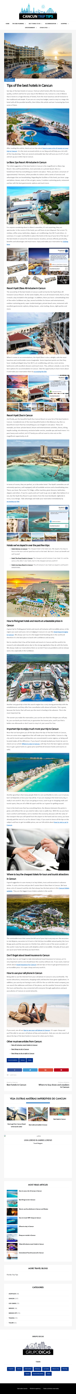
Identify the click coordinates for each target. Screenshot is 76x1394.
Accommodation (50, 23)
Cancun (9, 80)
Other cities (44, 27)
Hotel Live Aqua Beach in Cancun (22, 565)
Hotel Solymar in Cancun (19, 549)
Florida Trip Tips (12, 1275)
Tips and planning (18, 23)
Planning (65, 1369)
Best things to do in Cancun (20, 1049)
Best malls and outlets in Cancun (38, 1125)
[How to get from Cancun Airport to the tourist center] (16, 1113)
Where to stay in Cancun (26, 1226)
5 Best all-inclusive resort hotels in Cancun (31, 1244)
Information (28, 1369)
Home (7, 23)
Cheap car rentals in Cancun (27, 1235)
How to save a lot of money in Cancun (30, 1191)
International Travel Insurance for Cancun (31, 1253)
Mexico (11, 1308)
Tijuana (11, 1318)
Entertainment (30, 27)
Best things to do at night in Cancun (22, 1053)
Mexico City (13, 1313)
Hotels (29, 1060)
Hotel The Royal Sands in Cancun (21, 558)
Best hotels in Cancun (59, 1119)
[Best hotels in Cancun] (59, 1111)
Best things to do (34, 23)
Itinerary (37, 1369)
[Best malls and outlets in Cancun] (38, 1114)
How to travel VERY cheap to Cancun (30, 1218)
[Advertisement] (38, 1161)
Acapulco (12, 1294)
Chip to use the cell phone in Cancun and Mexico (33, 1209)
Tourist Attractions (38, 1373)
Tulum (11, 1323)
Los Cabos (12, 1303)
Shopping (64, 23)
